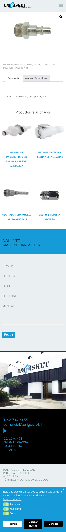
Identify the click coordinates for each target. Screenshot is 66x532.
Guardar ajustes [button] (33, 524)
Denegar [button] (53, 524)
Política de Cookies (17, 473)
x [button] (63, 488)
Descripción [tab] (14, 78)
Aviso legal (11, 476)
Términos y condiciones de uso (25, 480)
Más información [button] (12, 499)
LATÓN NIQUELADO (31, 65)
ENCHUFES (15, 65)
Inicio (5, 65)
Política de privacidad (19, 470)
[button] (6, 504)
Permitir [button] (12, 524)
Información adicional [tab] (36, 78)
